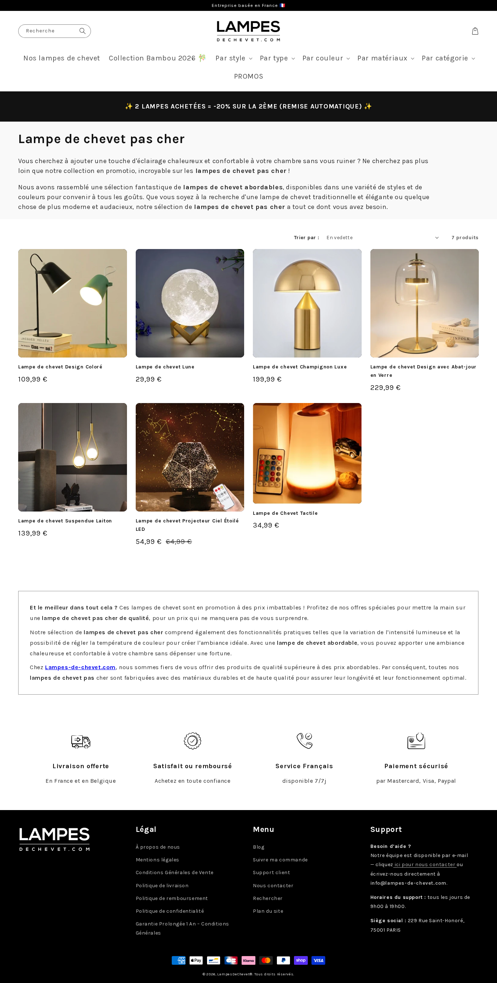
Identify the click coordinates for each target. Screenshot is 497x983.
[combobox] (55, 31)
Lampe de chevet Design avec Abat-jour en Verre (423, 371)
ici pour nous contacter (425, 864)
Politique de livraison (162, 886)
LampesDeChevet (233, 974)
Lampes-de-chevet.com (80, 667)
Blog (258, 847)
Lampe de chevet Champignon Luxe (300, 367)
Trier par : (306, 237)
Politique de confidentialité (170, 911)
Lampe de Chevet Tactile (285, 513)
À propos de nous (158, 847)
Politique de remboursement (172, 898)
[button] (233, 58)
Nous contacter (273, 886)
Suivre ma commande (280, 860)
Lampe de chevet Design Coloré (60, 367)
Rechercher (268, 898)
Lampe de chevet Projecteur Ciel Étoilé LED (187, 525)
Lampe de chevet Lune (165, 367)
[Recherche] (83, 31)
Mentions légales (158, 860)
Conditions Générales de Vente (175, 872)
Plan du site (268, 911)
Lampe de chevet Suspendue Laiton (65, 521)
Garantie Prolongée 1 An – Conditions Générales (183, 928)
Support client (271, 872)
